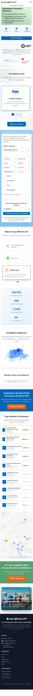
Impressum (5, 659)
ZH (9, 66)
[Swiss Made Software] (25, 60)
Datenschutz (6, 661)
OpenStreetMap (18, 557)
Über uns (4, 654)
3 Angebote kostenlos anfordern (16, 213)
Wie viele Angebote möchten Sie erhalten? (16, 204)
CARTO (29, 557)
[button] (5, 541)
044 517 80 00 (7, 638)
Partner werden (6, 671)
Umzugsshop (6, 674)
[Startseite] (1, 66)
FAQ (3, 657)
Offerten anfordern (16, 124)
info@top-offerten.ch (9, 641)
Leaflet (12, 557)
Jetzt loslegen (16, 38)
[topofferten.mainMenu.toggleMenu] (31, 2)
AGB (3, 664)
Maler (5, 66)
